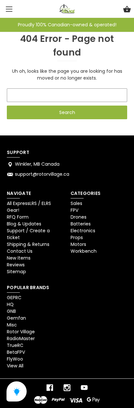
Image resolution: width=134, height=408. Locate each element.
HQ (10, 304)
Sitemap (16, 271)
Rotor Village (21, 331)
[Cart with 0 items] (127, 10)
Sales (76, 203)
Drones (79, 217)
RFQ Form (18, 217)
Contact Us (20, 251)
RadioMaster (21, 338)
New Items (19, 258)
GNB (11, 311)
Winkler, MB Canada (37, 164)
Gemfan (16, 318)
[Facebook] (49, 387)
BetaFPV (16, 352)
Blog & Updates (24, 224)
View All (15, 366)
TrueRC (15, 345)
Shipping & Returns (28, 244)
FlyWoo (15, 359)
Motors (78, 244)
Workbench (84, 251)
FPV (74, 210)
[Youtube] (84, 387)
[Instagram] (67, 387)
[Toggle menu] (9, 9)
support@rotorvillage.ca (42, 174)
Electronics (83, 230)
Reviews (16, 264)
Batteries (81, 224)
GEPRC (14, 297)
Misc (12, 325)
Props (77, 237)
